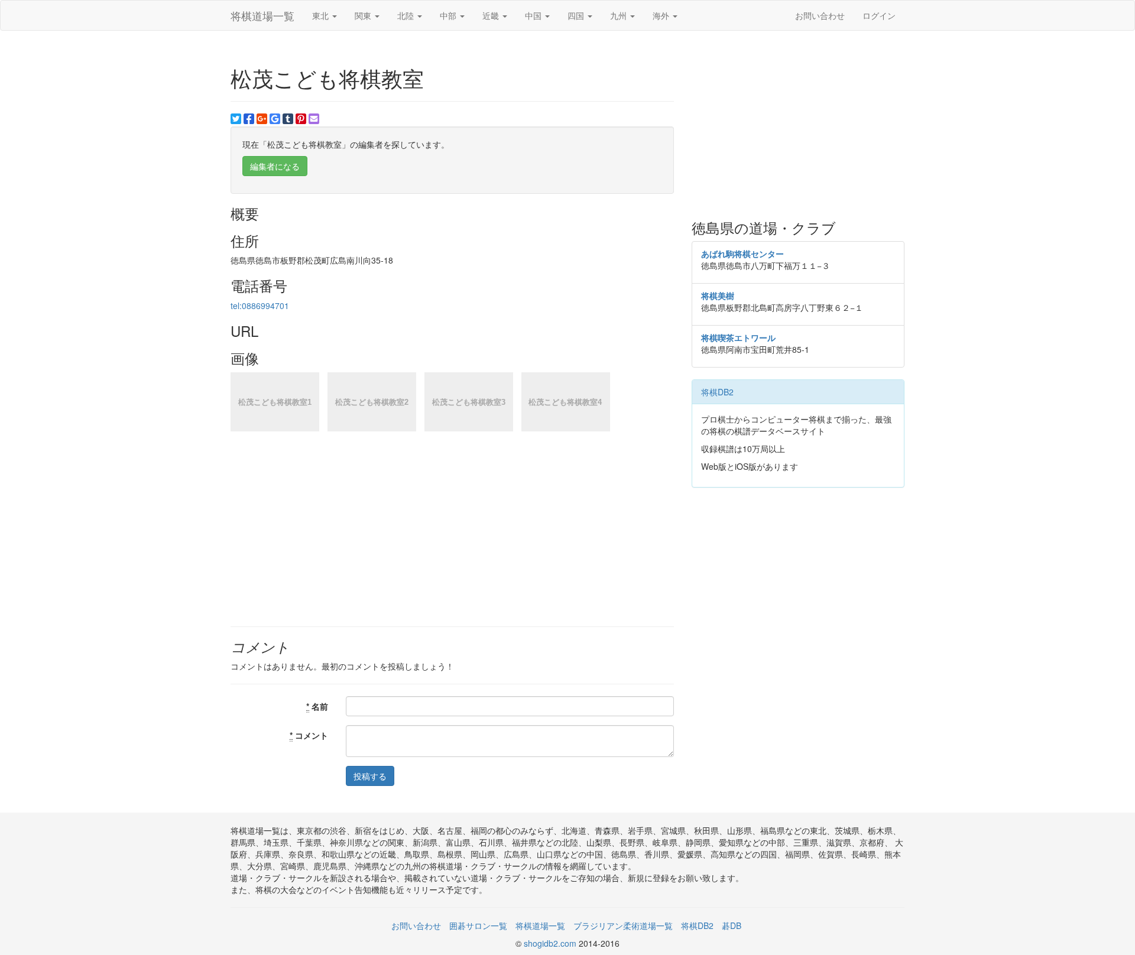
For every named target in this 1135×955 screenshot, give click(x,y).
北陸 (406, 15)
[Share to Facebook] (249, 118)
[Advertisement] (798, 125)
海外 (662, 15)
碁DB (731, 925)
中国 (534, 15)
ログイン (879, 15)
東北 (321, 15)
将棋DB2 (717, 392)
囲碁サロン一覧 (478, 925)
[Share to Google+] (262, 118)
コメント (309, 735)
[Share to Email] (314, 118)
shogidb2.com (551, 943)
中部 (449, 15)
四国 (577, 15)
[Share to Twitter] (236, 118)
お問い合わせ (820, 15)
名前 (317, 706)
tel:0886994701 (260, 305)
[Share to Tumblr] (288, 118)
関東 (364, 15)
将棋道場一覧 (262, 15)
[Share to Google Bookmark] (275, 118)
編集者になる (275, 166)
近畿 (491, 15)
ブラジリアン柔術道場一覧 (623, 925)
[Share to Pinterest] (301, 118)
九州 (619, 15)
